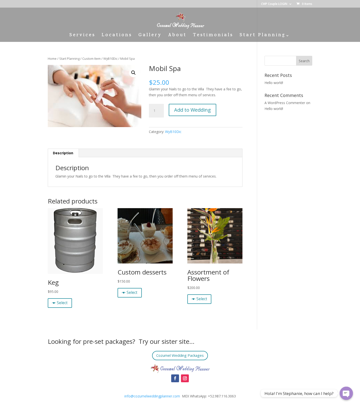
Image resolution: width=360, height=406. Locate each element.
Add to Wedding (192, 110)
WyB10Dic (110, 58)
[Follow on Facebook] (175, 378)
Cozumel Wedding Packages (180, 355)
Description (63, 153)
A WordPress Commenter (284, 102)
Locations (117, 36)
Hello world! (273, 82)
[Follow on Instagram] (185, 378)
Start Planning (262, 36)
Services (82, 36)
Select (62, 302)
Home (52, 58)
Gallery (150, 36)
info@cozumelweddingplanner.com (152, 396)
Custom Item (91, 58)
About (177, 36)
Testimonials (213, 36)
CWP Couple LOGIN (274, 4)
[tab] (63, 153)
